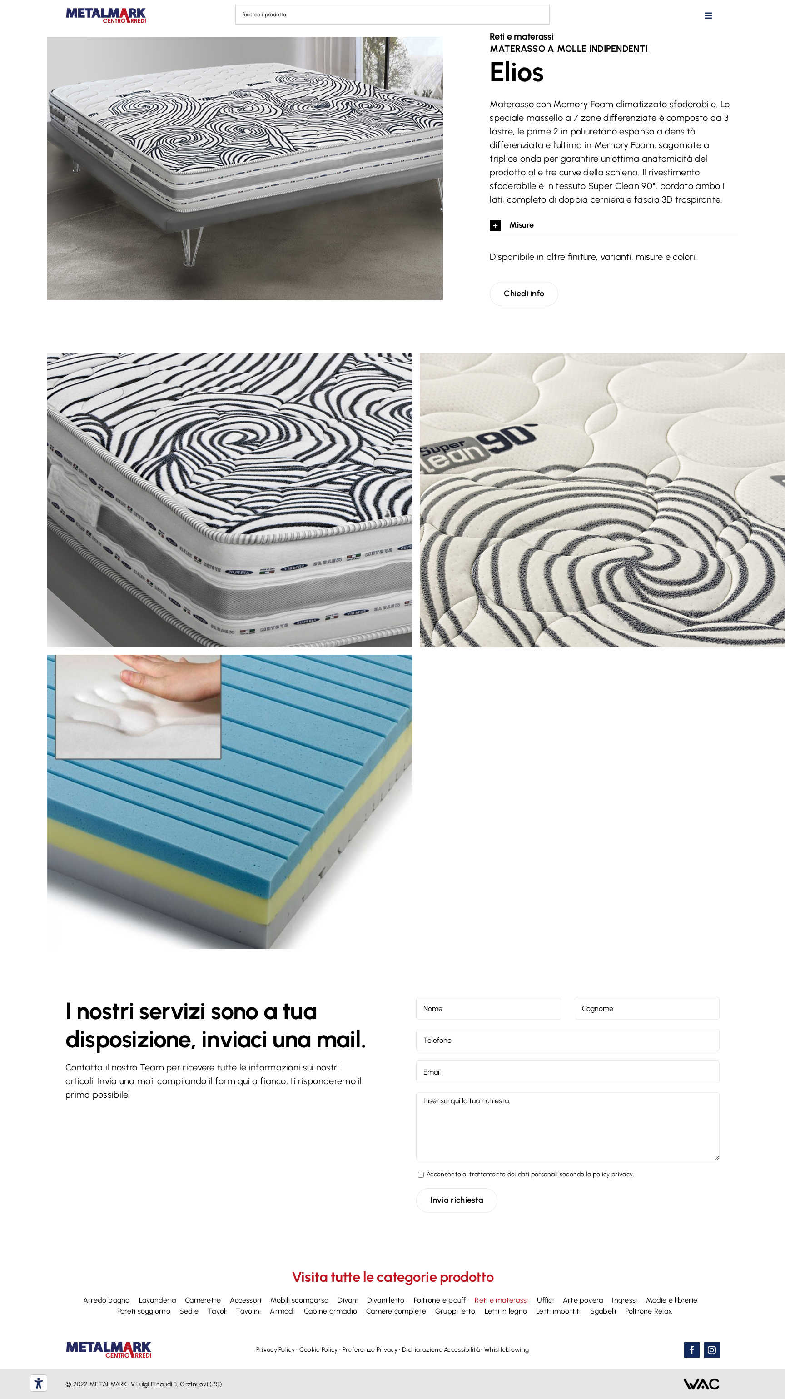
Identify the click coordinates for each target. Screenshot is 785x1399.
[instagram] (712, 1350)
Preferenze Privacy (370, 1350)
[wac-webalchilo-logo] (701, 1382)
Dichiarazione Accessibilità (441, 1350)
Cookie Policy (318, 1350)
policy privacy (613, 1174)
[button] (614, 225)
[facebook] (692, 1350)
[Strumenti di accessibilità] (38, 1383)
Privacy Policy (275, 1350)
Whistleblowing (506, 1350)
